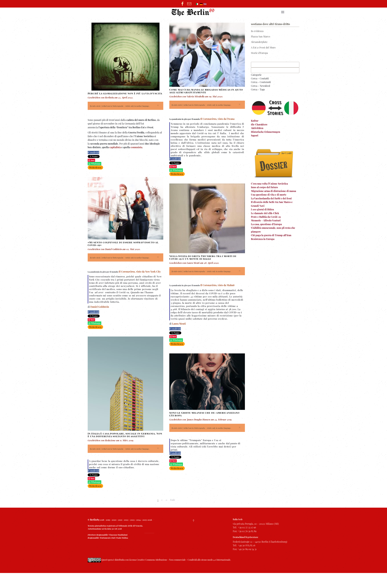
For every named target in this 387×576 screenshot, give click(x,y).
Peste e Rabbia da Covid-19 (266, 216)
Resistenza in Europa (262, 239)
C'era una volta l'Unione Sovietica (269, 183)
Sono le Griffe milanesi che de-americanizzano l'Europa (204, 414)
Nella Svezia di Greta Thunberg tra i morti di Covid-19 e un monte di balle (202, 257)
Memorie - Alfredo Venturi (266, 220)
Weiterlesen (95, 167)
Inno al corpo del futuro (264, 187)
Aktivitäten (257, 128)
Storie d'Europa (259, 52)
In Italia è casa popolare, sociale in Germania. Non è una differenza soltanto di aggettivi (125, 435)
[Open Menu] (282, 12)
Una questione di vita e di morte (268, 194)
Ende (172, 499)
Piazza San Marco (260, 36)
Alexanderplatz (259, 41)
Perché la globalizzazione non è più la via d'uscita (125, 93)
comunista (136, 147)
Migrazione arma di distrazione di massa (273, 191)
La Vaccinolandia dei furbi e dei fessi (271, 198)
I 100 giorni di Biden (262, 209)
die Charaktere (259, 124)
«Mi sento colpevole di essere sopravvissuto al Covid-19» (123, 244)
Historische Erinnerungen (265, 131)
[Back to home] (193, 12)
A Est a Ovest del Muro (263, 47)
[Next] (166, 500)
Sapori (254, 135)
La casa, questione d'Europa (266, 224)
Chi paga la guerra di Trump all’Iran (271, 235)
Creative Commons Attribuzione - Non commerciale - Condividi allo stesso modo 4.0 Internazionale (183, 559)
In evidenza (257, 31)
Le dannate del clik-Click (265, 213)
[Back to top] (193, 520)
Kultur (254, 120)
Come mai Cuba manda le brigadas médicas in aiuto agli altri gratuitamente (206, 91)
